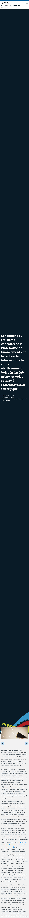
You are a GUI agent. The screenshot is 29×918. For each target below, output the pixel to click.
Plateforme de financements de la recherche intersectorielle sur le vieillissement (13, 845)
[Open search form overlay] (23, 3)
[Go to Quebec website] (6, 3)
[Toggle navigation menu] (27, 3)
